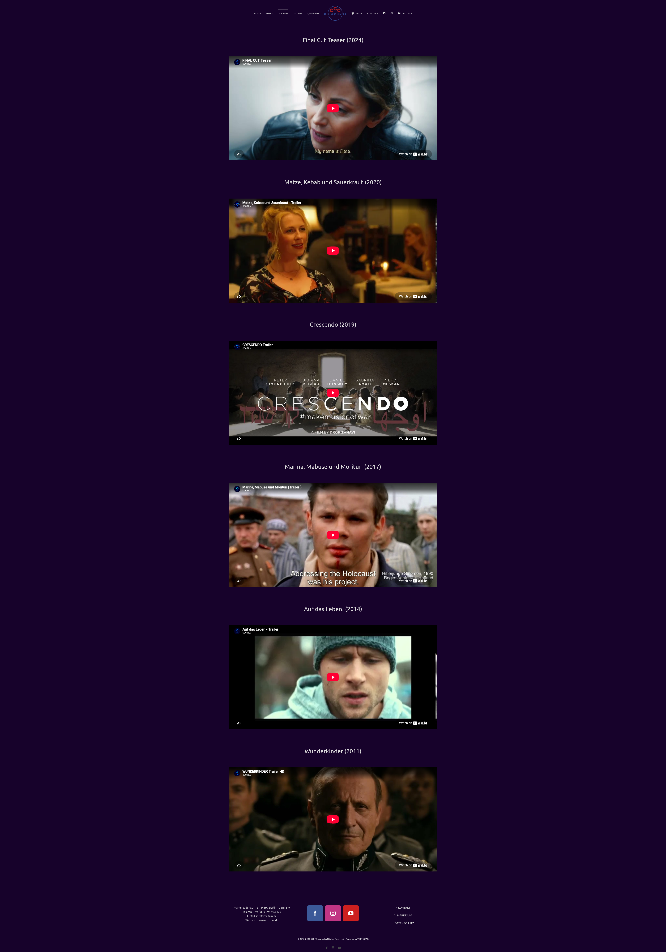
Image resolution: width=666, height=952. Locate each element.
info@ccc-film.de (266, 915)
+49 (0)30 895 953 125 (267, 911)
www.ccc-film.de (268, 920)
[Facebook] (315, 913)
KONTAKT (404, 907)
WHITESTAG (363, 938)
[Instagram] (333, 913)
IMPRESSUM (404, 915)
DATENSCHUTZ (404, 923)
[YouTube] (351, 913)
